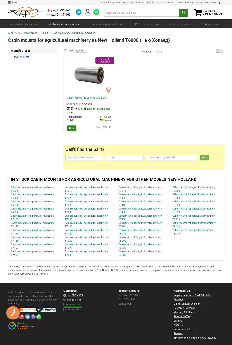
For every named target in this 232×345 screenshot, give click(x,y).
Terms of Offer (182, 316)
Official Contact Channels (160, 2)
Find (204, 157)
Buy (71, 128)
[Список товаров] (222, 51)
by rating (80, 51)
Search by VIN (72, 309)
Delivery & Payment (109, 2)
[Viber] (87, 12)
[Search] (183, 13)
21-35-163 (61, 10)
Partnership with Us (184, 329)
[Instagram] (21, 316)
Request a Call (73, 304)
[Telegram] (78, 12)
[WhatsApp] (96, 12)
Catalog (178, 320)
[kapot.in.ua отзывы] (21, 326)
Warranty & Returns (133, 2)
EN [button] (13, 2)
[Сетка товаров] (218, 51)
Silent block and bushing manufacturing (198, 2)
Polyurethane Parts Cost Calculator (192, 295)
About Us (179, 325)
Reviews (178, 333)
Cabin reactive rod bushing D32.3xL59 (87, 97)
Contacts (178, 299)
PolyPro (19, 56)
